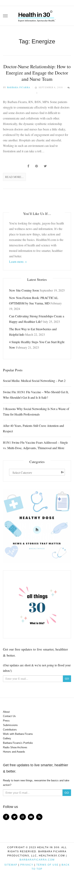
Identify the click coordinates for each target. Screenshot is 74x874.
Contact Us (9, 716)
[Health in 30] (37, 14)
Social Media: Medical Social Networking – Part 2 (34, 381)
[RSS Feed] (39, 817)
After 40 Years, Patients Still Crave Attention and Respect (33, 428)
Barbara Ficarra (18, 87)
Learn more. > (18, 261)
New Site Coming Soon (24, 290)
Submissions (10, 725)
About (6, 711)
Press (6, 720)
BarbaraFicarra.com (37, 859)
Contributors (10, 729)
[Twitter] (14, 817)
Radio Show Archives (15, 747)
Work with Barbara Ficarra (18, 733)
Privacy (26, 864)
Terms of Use (47, 864)
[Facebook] (6, 817)
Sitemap (10, 864)
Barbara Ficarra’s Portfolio (18, 742)
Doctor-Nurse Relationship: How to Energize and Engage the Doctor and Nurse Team (37, 72)
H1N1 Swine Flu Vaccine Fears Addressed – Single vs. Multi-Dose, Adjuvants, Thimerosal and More (35, 445)
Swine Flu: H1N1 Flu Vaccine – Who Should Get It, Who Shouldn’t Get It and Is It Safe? (36, 394)
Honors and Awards (14, 751)
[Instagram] (23, 817)
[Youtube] (31, 817)
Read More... (14, 177)
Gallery (7, 738)
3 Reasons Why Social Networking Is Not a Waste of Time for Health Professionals (36, 411)
